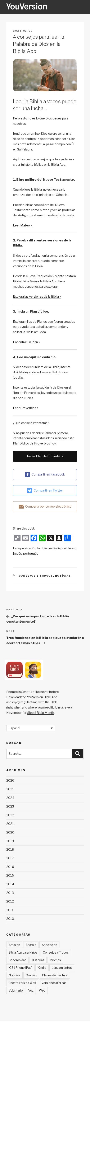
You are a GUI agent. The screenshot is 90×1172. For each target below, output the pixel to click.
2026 (10, 780)
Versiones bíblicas (54, 983)
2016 (10, 867)
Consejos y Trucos (36, 575)
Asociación (49, 945)
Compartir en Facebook (48, 474)
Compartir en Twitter (48, 490)
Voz (30, 990)
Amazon (14, 945)
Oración (31, 975)
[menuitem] (17, 553)
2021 (10, 824)
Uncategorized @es (22, 983)
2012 (10, 901)
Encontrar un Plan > (26, 342)
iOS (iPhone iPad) (20, 967)
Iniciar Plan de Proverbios (45, 456)
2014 (10, 884)
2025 (10, 789)
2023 (10, 806)
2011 (10, 910)
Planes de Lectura (55, 975)
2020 (10, 832)
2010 (10, 919)
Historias (38, 960)
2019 (10, 841)
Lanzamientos (62, 967)
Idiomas (55, 960)
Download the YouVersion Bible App (32, 697)
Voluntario (16, 990)
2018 (10, 849)
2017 (10, 858)
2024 (10, 798)
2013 (10, 893)
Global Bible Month (40, 713)
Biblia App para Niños (23, 952)
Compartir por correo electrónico (48, 506)
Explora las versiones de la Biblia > (37, 296)
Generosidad (17, 960)
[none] (30, 728)
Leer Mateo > (22, 225)
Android (31, 945)
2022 (10, 815)
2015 (10, 875)
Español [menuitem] (14, 728)
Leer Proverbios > (26, 408)
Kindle (42, 967)
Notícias (63, 575)
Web (42, 990)
